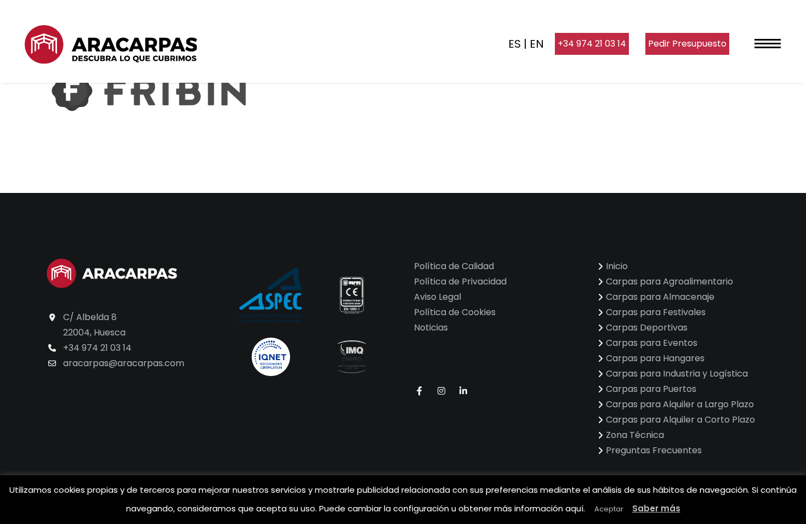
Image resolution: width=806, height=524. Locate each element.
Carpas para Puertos (651, 389)
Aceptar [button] (608, 509)
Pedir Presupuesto (687, 43)
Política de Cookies (455, 312)
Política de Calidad (454, 266)
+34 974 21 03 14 (592, 43)
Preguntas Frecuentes (654, 450)
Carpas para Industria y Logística (677, 373)
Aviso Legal (437, 297)
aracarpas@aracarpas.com (123, 363)
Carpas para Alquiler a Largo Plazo (680, 404)
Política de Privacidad (460, 281)
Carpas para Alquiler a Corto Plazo (680, 419)
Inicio (617, 266)
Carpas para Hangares (655, 358)
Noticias (431, 327)
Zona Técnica (635, 435)
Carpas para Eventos (651, 343)
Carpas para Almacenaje (660, 297)
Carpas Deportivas (647, 327)
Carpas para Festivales (656, 312)
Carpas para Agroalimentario (669, 281)
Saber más (656, 508)
